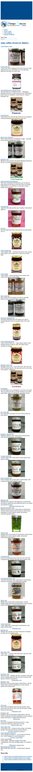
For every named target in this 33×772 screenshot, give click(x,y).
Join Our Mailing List (10, 9)
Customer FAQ (11, 15)
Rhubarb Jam (4, 630)
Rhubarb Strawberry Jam (7, 507)
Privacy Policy (11, 17)
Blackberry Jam (5, 681)
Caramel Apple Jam (6, 456)
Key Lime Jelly (5, 412)
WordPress (27, 770)
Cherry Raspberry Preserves (8, 733)
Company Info (8, 12)
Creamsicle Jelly (5, 556)
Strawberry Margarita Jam (8, 318)
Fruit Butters (4, 388)
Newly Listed (7, 31)
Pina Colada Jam (5, 296)
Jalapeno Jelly (4, 533)
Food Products (5, 46)
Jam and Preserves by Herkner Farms (11, 90)
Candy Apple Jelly (6, 624)
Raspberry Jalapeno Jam (7, 434)
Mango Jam (4, 600)
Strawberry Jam (5, 674)
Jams (10, 46)
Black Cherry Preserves (7, 137)
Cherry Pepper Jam (6, 250)
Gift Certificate (8, 33)
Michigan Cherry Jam (6, 365)
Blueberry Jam (4, 159)
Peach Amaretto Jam (6, 478)
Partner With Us (8, 8)
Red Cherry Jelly (5, 652)
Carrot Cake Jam (5, 66)
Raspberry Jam (5, 713)
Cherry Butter (4, 274)
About (9, 14)
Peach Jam (3, 705)
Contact (6, 11)
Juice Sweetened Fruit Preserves (9, 181)
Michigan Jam (4, 500)
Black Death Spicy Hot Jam (8, 746)
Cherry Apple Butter (6, 739)
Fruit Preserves (5, 115)
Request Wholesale (9, 34)
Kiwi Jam (3, 720)
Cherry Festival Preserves (7, 341)
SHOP (6, 30)
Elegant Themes (12, 770)
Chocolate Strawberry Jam (8, 578)
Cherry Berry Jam (5, 726)
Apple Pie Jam (4, 206)
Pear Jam (3, 228)
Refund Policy (11, 19)
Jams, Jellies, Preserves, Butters (15, 43)
